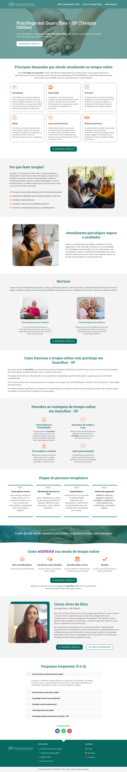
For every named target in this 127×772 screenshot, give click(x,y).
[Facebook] (57, 731)
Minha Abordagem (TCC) (68, 4)
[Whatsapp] (63, 731)
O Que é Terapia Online (92, 4)
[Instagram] (69, 731)
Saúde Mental (111, 4)
